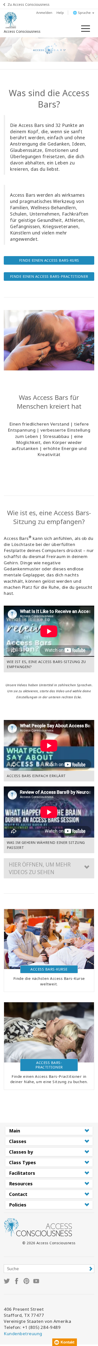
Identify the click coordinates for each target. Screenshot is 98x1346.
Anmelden (44, 12)
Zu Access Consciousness (29, 4)
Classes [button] (17, 1141)
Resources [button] (21, 1184)
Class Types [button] (22, 1162)
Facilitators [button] (22, 1173)
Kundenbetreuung (23, 1333)
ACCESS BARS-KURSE (49, 969)
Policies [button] (17, 1205)
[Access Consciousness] (11, 20)
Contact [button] (18, 1194)
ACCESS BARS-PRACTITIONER (49, 1064)
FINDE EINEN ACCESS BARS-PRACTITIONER (49, 276)
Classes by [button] (21, 1152)
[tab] (49, 1130)
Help (60, 12)
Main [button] (14, 1131)
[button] (49, 868)
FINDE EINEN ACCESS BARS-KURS (49, 260)
